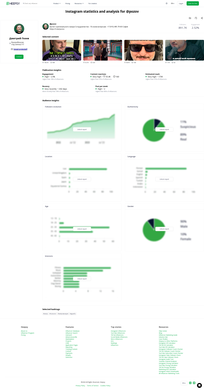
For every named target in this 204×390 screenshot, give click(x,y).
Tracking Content (71, 349)
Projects (68, 341)
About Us (24, 331)
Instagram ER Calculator (167, 343)
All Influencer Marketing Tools (169, 373)
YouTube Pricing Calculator (168, 365)
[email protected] (20, 49)
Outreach (69, 335)
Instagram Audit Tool (166, 359)
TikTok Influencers (117, 335)
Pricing (67, 3)
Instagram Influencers (118, 331)
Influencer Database (72, 331)
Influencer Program (27, 333)
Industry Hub (163, 337)
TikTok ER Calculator (166, 345)
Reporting (69, 347)
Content (68, 351)
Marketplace (70, 339)
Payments (69, 353)
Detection (69, 357)
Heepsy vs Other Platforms (168, 341)
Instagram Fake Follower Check (170, 355)
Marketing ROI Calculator (167, 369)
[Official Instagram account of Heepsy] (190, 383)
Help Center (163, 331)
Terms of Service (92, 386)
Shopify (68, 355)
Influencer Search (71, 333)
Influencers (114, 345)
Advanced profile (71, 337)
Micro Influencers (117, 339)
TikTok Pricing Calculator (167, 367)
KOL (112, 341)
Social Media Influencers (119, 337)
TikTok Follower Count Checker (169, 351)
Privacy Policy (80, 386)
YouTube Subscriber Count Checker (171, 353)
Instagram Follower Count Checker (171, 349)
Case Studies (163, 339)
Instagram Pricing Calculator (168, 363)
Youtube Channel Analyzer (168, 361)
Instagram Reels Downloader (169, 371)
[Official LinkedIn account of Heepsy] (194, 383)
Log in (181, 3)
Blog (160, 333)
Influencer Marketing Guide (168, 335)
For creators (92, 3)
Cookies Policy (105, 386)
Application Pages (72, 345)
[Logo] (13, 3)
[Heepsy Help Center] (166, 3)
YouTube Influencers (118, 333)
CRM (67, 343)
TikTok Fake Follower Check (168, 357)
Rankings (114, 343)
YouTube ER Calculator (167, 347)
